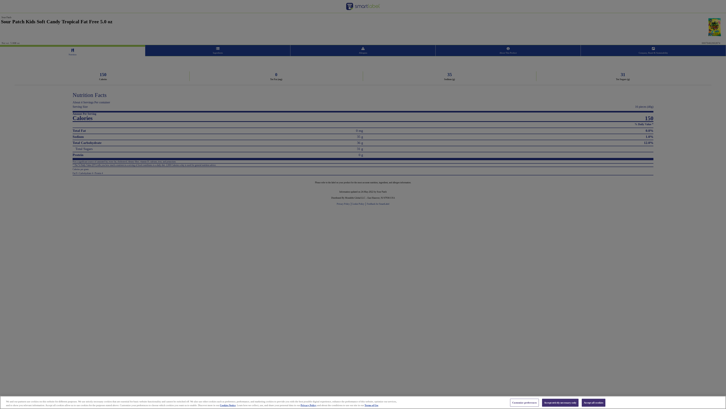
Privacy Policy (308, 405)
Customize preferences (524, 402)
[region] (363, 402)
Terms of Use (371, 405)
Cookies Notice (228, 405)
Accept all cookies (593, 402)
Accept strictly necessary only (560, 402)
